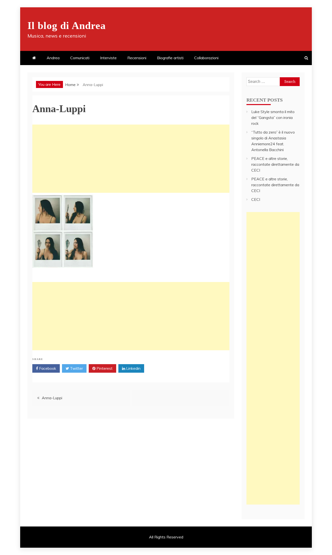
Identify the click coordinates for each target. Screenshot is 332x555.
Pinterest (104, 368)
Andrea (53, 57)
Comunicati (79, 57)
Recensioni (136, 57)
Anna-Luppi (52, 397)
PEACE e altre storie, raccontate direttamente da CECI (275, 164)
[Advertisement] (130, 159)
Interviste (108, 57)
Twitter (76, 368)
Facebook (47, 368)
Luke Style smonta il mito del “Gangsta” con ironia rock (273, 117)
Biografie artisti (170, 57)
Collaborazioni (206, 57)
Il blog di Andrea (66, 25)
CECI (255, 199)
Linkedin (132, 368)
